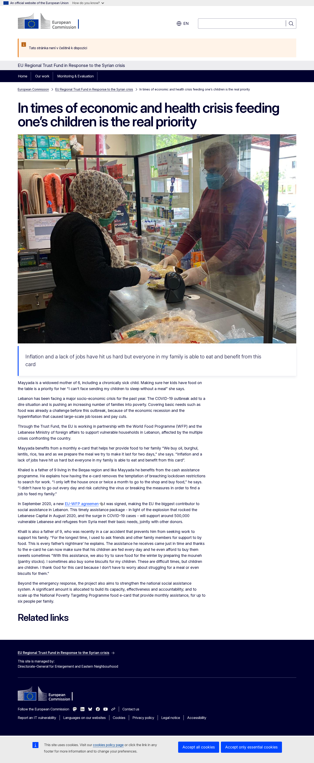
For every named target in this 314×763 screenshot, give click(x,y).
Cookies (119, 718)
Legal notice (170, 718)
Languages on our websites (84, 718)
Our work (42, 76)
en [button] (186, 23)
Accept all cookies (198, 747)
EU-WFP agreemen (82, 503)
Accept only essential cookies (251, 747)
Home (22, 76)
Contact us (130, 709)
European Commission (33, 89)
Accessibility (196, 718)
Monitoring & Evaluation (75, 76)
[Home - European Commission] (52, 21)
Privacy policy (143, 718)
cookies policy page (108, 745)
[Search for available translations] (102, 504)
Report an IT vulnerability (37, 718)
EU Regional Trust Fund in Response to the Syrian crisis (94, 89)
